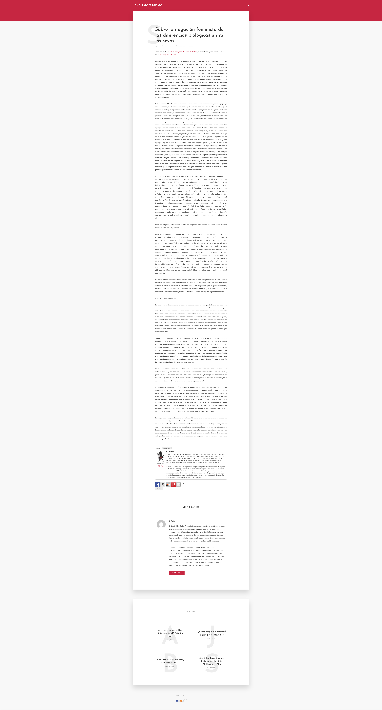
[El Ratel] (160, 456)
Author (158, 448)
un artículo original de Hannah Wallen (182, 52)
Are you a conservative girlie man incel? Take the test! (170, 633)
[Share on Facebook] (157, 484)
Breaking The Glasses (167, 55)
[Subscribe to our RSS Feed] (181, 701)
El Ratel (160, 46)
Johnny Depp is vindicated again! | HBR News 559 (212, 633)
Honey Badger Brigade (147, 5)
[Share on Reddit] (168, 484)
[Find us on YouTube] (183, 701)
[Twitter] (162, 466)
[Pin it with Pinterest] (173, 484)
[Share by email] (178, 484)
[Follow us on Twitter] (179, 701)
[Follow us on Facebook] (177, 701)
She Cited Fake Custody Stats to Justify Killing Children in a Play (211, 661)
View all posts (176, 572)
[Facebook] (159, 466)
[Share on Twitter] (162, 484)
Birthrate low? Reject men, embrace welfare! (170, 661)
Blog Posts (169, 46)
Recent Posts (167, 448)
